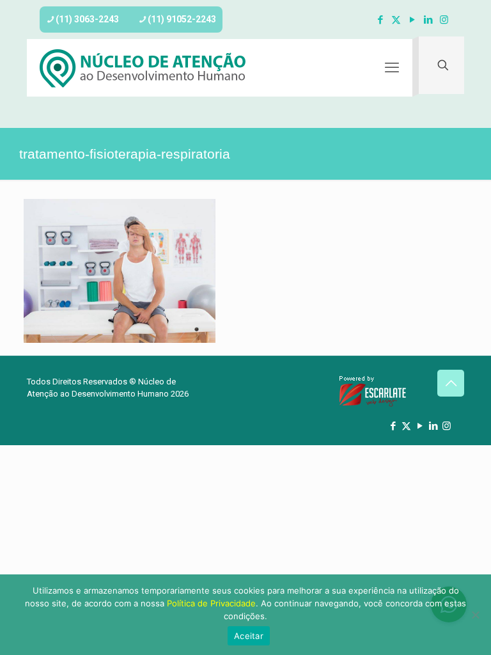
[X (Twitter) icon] (396, 20)
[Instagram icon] (444, 20)
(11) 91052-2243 (182, 19)
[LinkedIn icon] (428, 20)
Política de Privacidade (211, 603)
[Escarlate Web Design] (372, 404)
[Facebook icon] (380, 20)
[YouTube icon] (412, 20)
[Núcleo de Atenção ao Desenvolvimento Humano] (143, 68)
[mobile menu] (392, 68)
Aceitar (248, 636)
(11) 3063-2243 (87, 19)
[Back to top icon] (450, 383)
